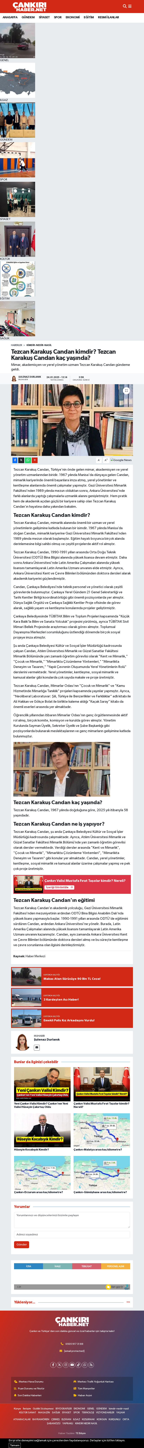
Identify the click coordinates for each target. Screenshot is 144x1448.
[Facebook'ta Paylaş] (14, 460)
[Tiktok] (78, 1365)
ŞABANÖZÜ (53, 1423)
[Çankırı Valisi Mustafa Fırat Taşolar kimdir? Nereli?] (102, 1084)
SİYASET (44, 17)
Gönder (22, 1244)
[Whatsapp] (85, 1365)
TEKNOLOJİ (88, 1412)
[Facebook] (53, 1365)
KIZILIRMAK (88, 1419)
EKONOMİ (73, 17)
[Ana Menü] (130, 6)
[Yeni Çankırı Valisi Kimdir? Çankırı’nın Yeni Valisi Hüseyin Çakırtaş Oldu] (42, 1084)
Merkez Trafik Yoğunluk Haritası (96, 1381)
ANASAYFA (10, 17)
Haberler (16, 345)
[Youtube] (72, 1365)
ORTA (126, 1419)
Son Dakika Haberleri (29, 1395)
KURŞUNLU (114, 1419)
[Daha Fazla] (35, 460)
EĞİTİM (89, 17)
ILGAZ (76, 1419)
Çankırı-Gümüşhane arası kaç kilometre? (100, 1192)
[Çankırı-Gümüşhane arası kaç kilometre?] (102, 1172)
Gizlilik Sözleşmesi (43, 1408)
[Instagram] (66, 1365)
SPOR (58, 17)
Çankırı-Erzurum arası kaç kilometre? (38, 1192)
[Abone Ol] (121, 460)
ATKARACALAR (22, 1419)
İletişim (27, 1408)
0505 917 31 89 (74, 1344)
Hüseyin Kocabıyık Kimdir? (31, 1149)
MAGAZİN (44, 1412)
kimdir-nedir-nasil (39, 345)
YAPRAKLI (67, 1423)
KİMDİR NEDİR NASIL (86, 1423)
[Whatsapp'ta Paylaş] (28, 460)
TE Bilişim (81, 1433)
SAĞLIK (56, 1412)
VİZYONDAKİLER (105, 1412)
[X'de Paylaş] (21, 460)
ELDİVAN (66, 1419)
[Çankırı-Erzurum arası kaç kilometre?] (42, 1172)
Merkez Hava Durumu (31, 1381)
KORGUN (102, 1419)
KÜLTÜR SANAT (27, 1412)
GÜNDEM (28, 17)
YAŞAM (120, 1412)
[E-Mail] (37, 1048)
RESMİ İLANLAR (108, 17)
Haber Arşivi (85, 1395)
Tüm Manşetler (86, 1388)
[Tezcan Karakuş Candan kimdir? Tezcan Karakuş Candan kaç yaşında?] (72, 420)
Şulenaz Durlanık (47, 1039)
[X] (59, 1365)
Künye (17, 1408)
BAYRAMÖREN (40, 1419)
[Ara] (125, 6)
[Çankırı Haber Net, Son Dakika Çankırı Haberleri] (29, 6)
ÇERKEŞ (55, 1419)
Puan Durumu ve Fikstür (31, 1388)
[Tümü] (128, 1302)
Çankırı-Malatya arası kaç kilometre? (98, 1149)
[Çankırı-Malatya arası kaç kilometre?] (102, 1130)
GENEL (90, 1408)
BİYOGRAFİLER (64, 1408)
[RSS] (91, 1365)
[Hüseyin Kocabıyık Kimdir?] (42, 1130)
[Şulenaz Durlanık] (22, 1042)
